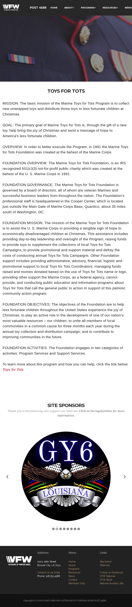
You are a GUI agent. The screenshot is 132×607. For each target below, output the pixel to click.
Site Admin (106, 561)
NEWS (128, 7)
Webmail (105, 565)
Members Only (77, 583)
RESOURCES (109, 7)
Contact (73, 579)
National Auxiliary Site (111, 583)
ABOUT (68, 7)
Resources (74, 572)
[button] (7, 476)
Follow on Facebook (111, 572)
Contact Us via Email (48, 572)
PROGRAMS (87, 7)
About (72, 565)
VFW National (107, 576)
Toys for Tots (13, 369)
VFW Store (106, 579)
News (72, 576)
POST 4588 (38, 7)
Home (72, 561)
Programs (74, 568)
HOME (53, 7)
